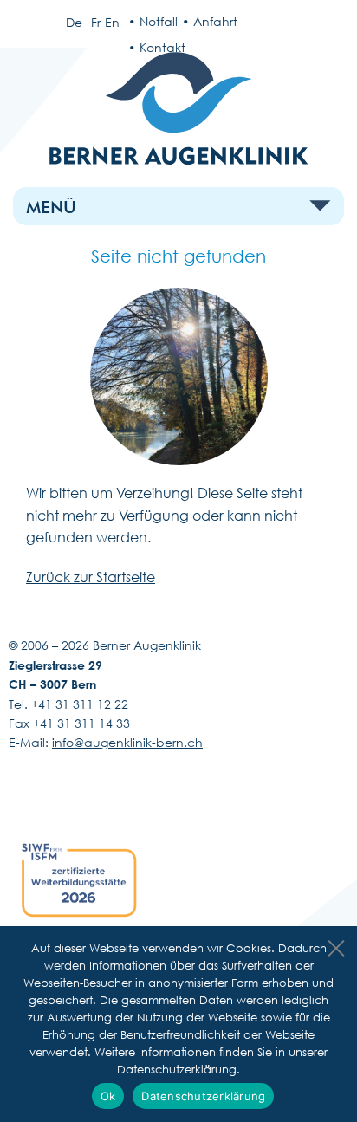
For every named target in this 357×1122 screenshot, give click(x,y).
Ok (108, 1096)
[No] (335, 943)
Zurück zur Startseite (90, 577)
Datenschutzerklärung (203, 1096)
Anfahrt (215, 21)
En (112, 22)
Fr (96, 22)
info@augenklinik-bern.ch (127, 742)
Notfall (159, 21)
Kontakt (162, 47)
